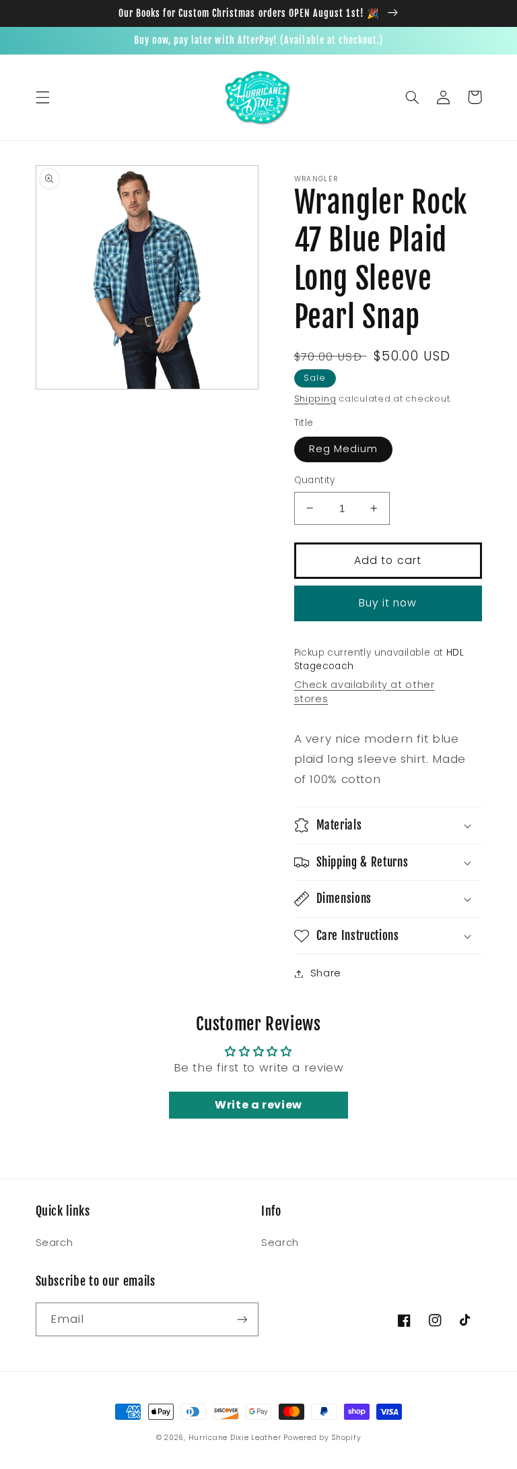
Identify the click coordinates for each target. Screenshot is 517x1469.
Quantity (314, 480)
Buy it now (388, 603)
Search (54, 1242)
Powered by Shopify (322, 1438)
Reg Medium (343, 449)
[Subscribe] (242, 1319)
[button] (42, 97)
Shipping (315, 398)
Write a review (258, 1105)
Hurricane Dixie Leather (234, 1438)
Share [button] (325, 973)
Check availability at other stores (364, 692)
